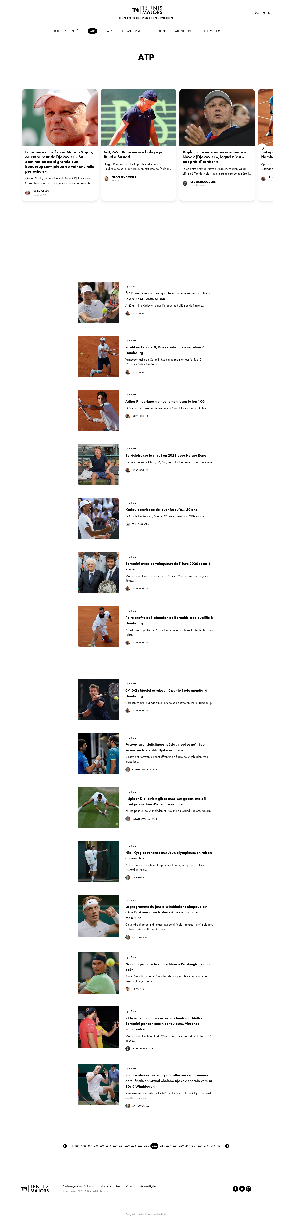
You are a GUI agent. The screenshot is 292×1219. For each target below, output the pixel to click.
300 (89, 1146)
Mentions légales (148, 1186)
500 (212, 1146)
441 (121, 1146)
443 (133, 1146)
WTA (109, 31)
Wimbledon (183, 31)
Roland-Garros (133, 31)
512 (218, 1146)
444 (140, 1146)
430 (108, 1146)
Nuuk (163, 1214)
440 (115, 1146)
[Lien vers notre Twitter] (242, 1189)
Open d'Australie (212, 31)
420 (102, 1146)
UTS (236, 31)
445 (146, 1146)
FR (264, 13)
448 (175, 1146)
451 (194, 1146)
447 (168, 1146)
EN (268, 13)
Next (262, 148)
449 (181, 1146)
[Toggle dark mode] (257, 13)
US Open (159, 31)
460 (200, 1146)
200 (83, 1146)
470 (206, 1146)
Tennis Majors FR (146, 10)
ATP (92, 31)
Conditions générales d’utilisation (78, 1186)
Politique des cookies (110, 1186)
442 (127, 1146)
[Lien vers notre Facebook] (235, 1189)
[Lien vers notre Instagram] (248, 1189)
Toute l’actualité (66, 31)
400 (96, 1146)
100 (77, 1146)
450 (187, 1146)
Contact (129, 1186)
